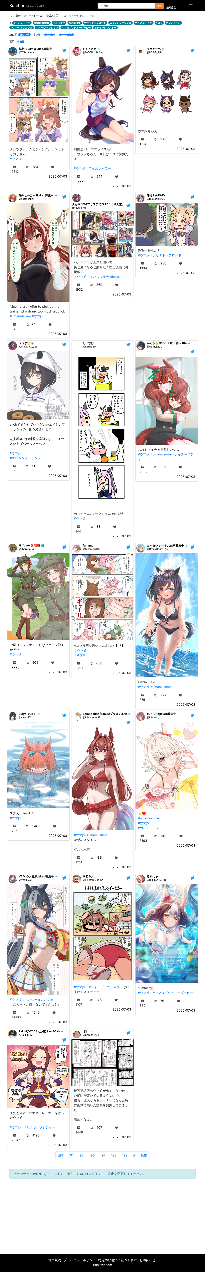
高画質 (20, 41)
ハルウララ (59, 22)
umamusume (41, 22)
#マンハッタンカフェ (37, 1000)
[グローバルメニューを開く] (191, 6)
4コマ (159, 22)
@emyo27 (25, 717)
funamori (89, 545)
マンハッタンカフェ (21, 27)
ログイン (94, 1174)
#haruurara (118, 277)
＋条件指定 (170, 7)
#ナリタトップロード (166, 255)
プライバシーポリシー (80, 1260)
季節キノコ (90, 876)
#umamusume (20, 316)
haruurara (74, 22)
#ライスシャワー (98, 168)
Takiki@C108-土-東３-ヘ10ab (39, 1031)
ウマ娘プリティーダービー (76, 27)
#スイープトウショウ (104, 987)
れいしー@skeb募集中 (161, 713)
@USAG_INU (154, 52)
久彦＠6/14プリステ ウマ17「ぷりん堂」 (98, 204)
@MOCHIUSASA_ (93, 52)
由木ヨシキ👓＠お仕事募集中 (165, 545)
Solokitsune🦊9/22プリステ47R (105, 713)
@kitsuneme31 (91, 717)
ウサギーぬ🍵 (155, 48)
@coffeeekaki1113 (29, 198)
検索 (159, 5)
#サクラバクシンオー (40, 1127)
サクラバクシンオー (105, 27)
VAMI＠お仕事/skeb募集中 (36, 876)
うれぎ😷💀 (26, 343)
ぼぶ (85, 1031)
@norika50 (89, 346)
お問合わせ (147, 1260)
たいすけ (88, 343)
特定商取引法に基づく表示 (117, 1260)
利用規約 (54, 1260)
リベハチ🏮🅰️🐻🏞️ (31, 545)
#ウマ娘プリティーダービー (173, 993)
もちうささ (90, 48)
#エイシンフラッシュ (25, 458)
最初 (61, 1155)
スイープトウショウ (47, 27)
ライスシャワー (21, 22)
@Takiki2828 (26, 1034)
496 (92, 1155)
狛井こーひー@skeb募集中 (36, 195)
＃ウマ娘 (80, 277)
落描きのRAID (156, 195)
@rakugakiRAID (156, 198)
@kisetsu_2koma (93, 879)
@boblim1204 (91, 1034)
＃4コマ (79, 655)
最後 (144, 1155)
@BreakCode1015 (157, 549)
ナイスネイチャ (143, 22)
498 (114, 1155)
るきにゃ (152, 876)
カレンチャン (173, 22)
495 (81, 1155)
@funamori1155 (92, 549)
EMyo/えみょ (27, 713)
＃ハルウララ (99, 277)
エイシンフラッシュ (120, 22)
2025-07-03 (57, 176)
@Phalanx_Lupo (28, 346)
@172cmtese (26, 52)
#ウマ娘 (15, 159)
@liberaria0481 (28, 549)
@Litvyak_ (153, 717)
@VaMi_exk (25, 879)
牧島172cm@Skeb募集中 (35, 48)
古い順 (36, 34)
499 (125, 1155)
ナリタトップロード (95, 22)
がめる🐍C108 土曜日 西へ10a (167, 343)
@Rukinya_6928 (156, 879)
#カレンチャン (148, 828)
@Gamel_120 (154, 346)
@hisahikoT (79, 207)
